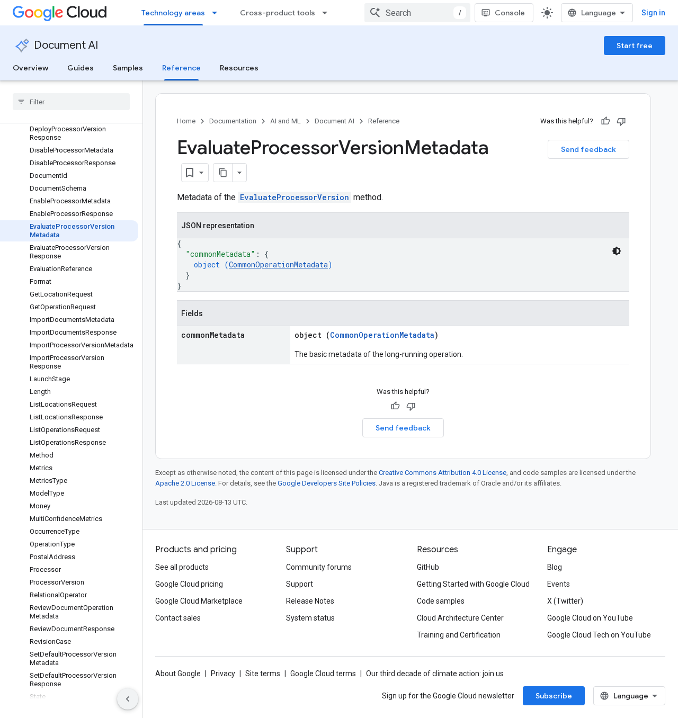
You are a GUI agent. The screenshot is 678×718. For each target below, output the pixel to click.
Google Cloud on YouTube (590, 618)
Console (510, 12)
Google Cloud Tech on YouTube (599, 635)
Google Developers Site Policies (327, 483)
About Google (178, 673)
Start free (635, 45)
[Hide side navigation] (127, 699)
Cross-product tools (277, 12)
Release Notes (310, 601)
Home (186, 121)
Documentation (232, 121)
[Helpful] (605, 121)
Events (558, 584)
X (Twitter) (565, 601)
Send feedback (588, 149)
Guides (80, 68)
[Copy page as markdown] (223, 173)
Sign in (653, 12)
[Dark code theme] (616, 251)
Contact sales (178, 618)
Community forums (319, 567)
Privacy (223, 673)
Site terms (262, 673)
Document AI (66, 45)
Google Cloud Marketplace (199, 601)
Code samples (441, 601)
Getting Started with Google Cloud (473, 584)
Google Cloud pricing (189, 584)
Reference (181, 68)
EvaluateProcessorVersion (294, 197)
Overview (30, 68)
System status (310, 618)
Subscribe (554, 696)
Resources (239, 68)
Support (299, 584)
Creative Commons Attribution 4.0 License (442, 473)
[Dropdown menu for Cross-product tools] (328, 12)
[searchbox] (71, 101)
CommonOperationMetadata (278, 264)
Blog (554, 567)
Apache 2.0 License (185, 483)
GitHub (428, 567)
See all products (182, 567)
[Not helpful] (621, 121)
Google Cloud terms (323, 673)
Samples (128, 68)
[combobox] (417, 12)
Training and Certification (459, 635)
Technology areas (173, 12)
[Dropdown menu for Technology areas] (217, 12)
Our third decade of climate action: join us (435, 673)
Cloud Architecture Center (460, 618)
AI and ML (285, 121)
